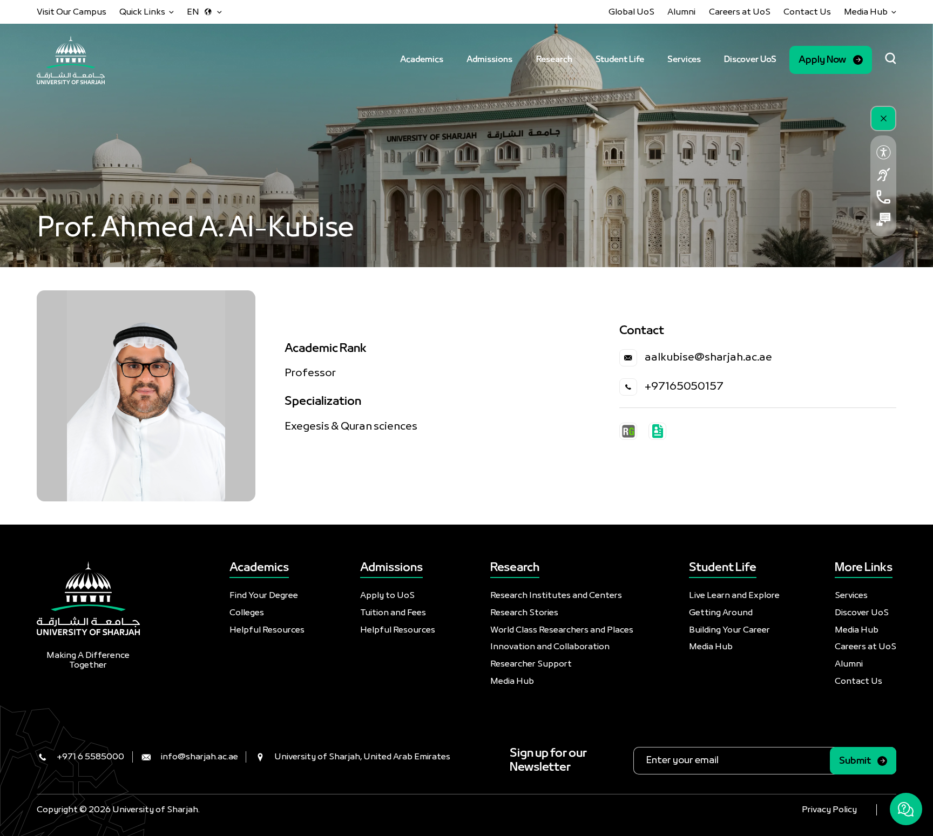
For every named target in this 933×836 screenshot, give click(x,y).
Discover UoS (750, 59)
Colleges (246, 612)
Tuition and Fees (393, 612)
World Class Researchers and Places (561, 630)
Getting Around (721, 612)
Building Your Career (729, 630)
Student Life (620, 59)
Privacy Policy (829, 809)
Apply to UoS (387, 595)
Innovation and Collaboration (550, 647)
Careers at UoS (739, 12)
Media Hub (512, 681)
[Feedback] (883, 219)
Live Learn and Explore (734, 595)
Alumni (681, 12)
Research (554, 59)
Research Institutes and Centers (556, 595)
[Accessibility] (883, 152)
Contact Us (807, 12)
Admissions (489, 59)
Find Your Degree (263, 595)
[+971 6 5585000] (883, 197)
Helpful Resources (267, 630)
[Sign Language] (883, 175)
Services (684, 59)
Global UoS (631, 12)
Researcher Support (531, 664)
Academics (421, 59)
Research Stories (524, 612)
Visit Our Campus (71, 12)
